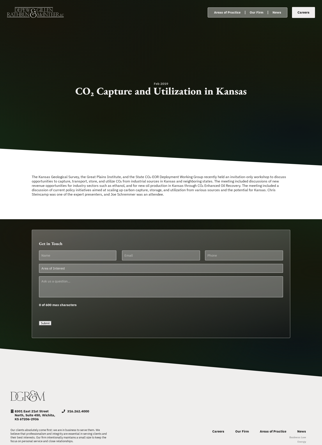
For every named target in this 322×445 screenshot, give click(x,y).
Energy (301, 441)
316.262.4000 (78, 411)
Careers (218, 431)
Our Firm (256, 12)
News (276, 12)
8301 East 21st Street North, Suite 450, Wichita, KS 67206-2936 (35, 415)
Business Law (297, 437)
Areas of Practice (227, 12)
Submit (45, 323)
